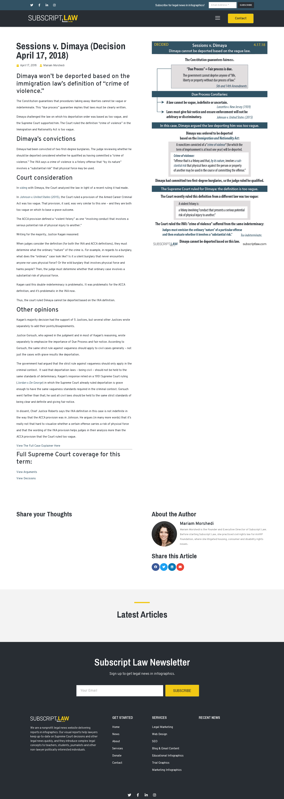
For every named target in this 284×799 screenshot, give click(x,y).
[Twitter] (31, 5)
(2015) (39, 197)
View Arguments (26, 472)
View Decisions (26, 478)
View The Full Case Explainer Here (38, 446)
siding (23, 188)
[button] (241, 18)
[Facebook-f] (39, 5)
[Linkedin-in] (46, 5)
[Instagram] (54, 5)
